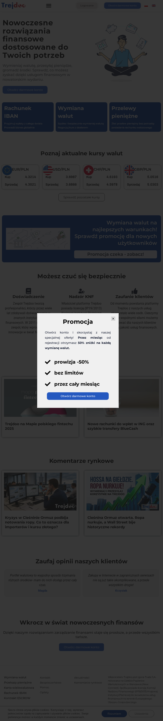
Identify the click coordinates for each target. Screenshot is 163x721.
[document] (81, 360)
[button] (113, 318)
